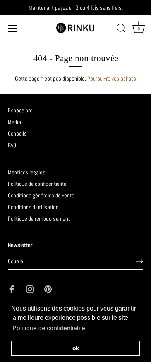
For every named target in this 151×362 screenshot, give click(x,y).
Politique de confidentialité (37, 183)
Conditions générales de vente (41, 195)
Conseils (17, 133)
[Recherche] (121, 29)
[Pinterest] (48, 288)
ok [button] (75, 348)
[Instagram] (30, 288)
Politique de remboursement (39, 218)
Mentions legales (26, 172)
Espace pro (20, 110)
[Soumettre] (139, 261)
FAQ (12, 145)
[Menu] (12, 28)
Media (14, 121)
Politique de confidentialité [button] (48, 328)
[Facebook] (11, 288)
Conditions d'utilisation (33, 207)
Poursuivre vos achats (111, 78)
